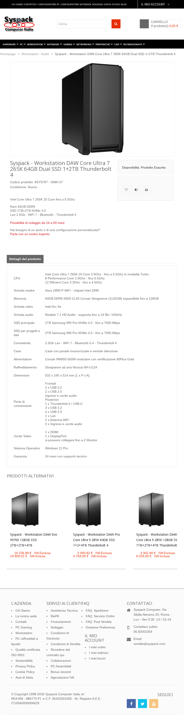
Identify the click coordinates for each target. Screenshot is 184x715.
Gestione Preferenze (100, 627)
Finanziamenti (61, 622)
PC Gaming (23, 627)
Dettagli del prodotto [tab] (25, 259)
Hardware (9, 44)
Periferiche (103, 44)
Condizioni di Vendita (65, 644)
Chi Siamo (17, 4)
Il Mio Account (153, 4)
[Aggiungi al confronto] (136, 190)
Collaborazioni (61, 660)
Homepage (8, 54)
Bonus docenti (61, 672)
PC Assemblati (61, 666)
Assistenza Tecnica (64, 610)
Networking (84, 44)
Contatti (20, 622)
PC (22, 44)
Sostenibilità (24, 660)
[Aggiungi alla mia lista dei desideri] (126, 190)
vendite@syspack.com (149, 644)
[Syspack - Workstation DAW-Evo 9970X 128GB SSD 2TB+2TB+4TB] (25, 509)
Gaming (68, 44)
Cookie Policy (25, 672)
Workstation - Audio (35, 54)
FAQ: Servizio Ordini (100, 616)
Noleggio (97, 4)
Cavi (117, 44)
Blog (124, 4)
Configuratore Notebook (76, 4)
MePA (55, 616)
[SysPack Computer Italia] (20, 24)
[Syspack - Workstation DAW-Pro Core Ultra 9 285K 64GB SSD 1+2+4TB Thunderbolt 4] (88, 509)
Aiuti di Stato (24, 677)
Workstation (23, 633)
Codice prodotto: (22, 182)
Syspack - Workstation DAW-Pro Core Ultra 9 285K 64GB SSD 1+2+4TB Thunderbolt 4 (96, 539)
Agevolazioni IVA (62, 677)
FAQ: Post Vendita (99, 622)
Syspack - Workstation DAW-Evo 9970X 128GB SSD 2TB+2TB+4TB (33, 539)
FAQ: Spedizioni (97, 610)
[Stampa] (146, 190)
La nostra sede (26, 616)
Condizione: (18, 187)
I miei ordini (97, 647)
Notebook (53, 44)
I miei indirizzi (98, 653)
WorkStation (35, 44)
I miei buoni (97, 658)
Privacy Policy (25, 666)
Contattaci (30, 4)
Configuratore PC (49, 4)
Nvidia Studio (112, 4)
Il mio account (94, 638)
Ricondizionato (133, 44)
